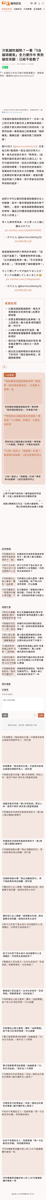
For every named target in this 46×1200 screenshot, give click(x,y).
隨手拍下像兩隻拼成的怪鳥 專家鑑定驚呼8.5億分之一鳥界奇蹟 (24, 344)
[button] (31, 3)
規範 (5, 715)
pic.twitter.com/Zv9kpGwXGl (23, 279)
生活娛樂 (38, 9)
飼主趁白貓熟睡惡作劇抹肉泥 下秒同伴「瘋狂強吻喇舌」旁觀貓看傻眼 (24, 354)
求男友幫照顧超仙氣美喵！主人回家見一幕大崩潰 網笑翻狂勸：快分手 (24, 322)
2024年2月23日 (23, 290)
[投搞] (35, 3)
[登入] (39, 3)
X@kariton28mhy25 (14, 112)
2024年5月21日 (23, 241)
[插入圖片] (35, 715)
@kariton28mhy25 (25, 146)
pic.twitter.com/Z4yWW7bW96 (23, 230)
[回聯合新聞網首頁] (6, 3)
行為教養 (28, 9)
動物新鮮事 (7, 9)
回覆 (41, 715)
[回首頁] (11, 3)
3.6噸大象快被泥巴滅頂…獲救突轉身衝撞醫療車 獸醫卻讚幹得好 (24, 333)
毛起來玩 (18, 9)
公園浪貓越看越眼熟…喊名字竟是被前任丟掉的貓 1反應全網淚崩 (24, 312)
